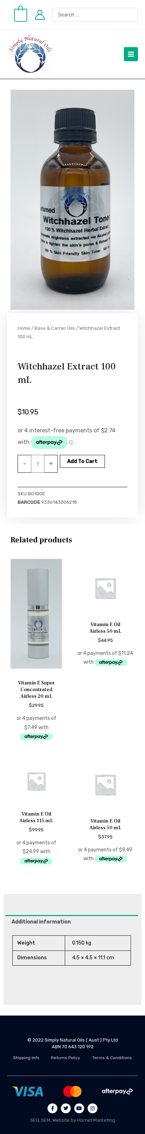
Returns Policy (65, 1057)
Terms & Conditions (112, 1057)
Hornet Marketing (96, 1120)
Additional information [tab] (41, 922)
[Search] (136, 14)
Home (24, 328)
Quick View (36, 670)
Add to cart (82, 461)
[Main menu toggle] (131, 54)
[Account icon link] (39, 14)
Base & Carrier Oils (54, 328)
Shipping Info (26, 1057)
